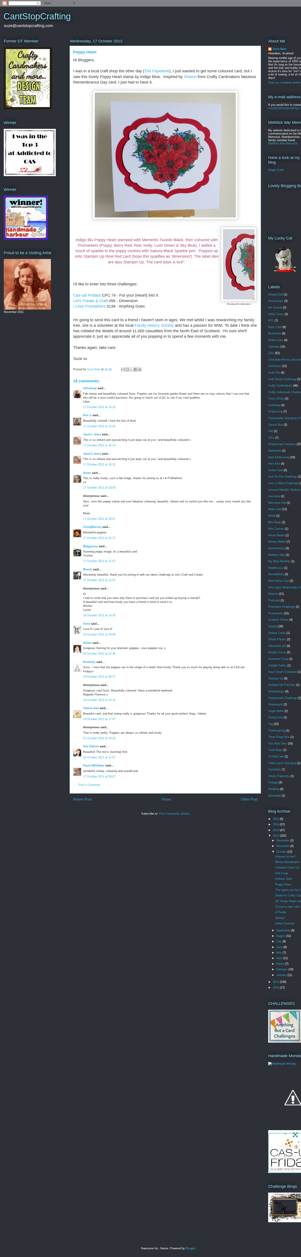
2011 (276, 981)
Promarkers (275, 613)
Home (166, 799)
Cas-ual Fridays (87, 295)
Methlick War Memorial (282, 143)
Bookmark (274, 333)
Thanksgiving (276, 730)
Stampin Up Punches (281, 684)
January (281, 975)
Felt (270, 431)
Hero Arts (274, 463)
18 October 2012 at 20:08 (99, 634)
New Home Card (278, 580)
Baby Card (275, 327)
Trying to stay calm (287, 906)
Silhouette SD (277, 646)
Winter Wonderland (287, 862)
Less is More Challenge (283, 483)
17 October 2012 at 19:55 (99, 487)
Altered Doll (275, 294)
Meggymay (90, 546)
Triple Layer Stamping (282, 763)
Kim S (87, 415)
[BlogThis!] (127, 369)
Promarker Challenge (281, 606)
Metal (271, 515)
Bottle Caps (275, 340)
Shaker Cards (277, 633)
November (283, 846)
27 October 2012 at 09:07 (99, 776)
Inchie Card (275, 470)
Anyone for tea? (285, 856)
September (283, 930)
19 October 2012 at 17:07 (99, 719)
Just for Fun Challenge (282, 476)
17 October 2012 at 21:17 (99, 538)
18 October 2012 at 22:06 (99, 653)
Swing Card (275, 717)
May (279, 952)
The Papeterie (156, 71)
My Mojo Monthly (279, 561)
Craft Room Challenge (282, 379)
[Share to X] (131, 369)
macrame (274, 496)
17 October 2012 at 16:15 (99, 445)
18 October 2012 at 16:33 (99, 615)
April (279, 958)
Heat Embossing (278, 457)
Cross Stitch (276, 398)
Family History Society (154, 325)
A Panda (280, 912)
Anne (87, 623)
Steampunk (275, 704)
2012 (276, 835)
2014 (276, 824)
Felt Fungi (281, 873)
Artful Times (276, 314)
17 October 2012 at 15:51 (99, 426)
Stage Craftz (276, 169)
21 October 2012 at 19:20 (99, 738)
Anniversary (275, 301)
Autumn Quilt (283, 878)
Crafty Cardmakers (280, 385)
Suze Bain (279, 49)
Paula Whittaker (93, 765)
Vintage (273, 782)
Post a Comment (89, 784)
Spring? (280, 917)
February (282, 969)
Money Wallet (277, 541)
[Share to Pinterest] (139, 369)
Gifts (271, 437)
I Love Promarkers (89, 306)
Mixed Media (276, 535)
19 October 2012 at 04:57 (99, 676)
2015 (276, 819)
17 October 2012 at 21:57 (99, 561)
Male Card (274, 509)
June (279, 947)
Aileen (87, 642)
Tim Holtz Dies (277, 743)
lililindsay (90, 388)
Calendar (273, 346)
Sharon (190, 77)
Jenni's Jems (92, 434)
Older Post (249, 799)
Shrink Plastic (277, 639)
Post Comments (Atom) (174, 813)
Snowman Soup (278, 658)
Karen (87, 472)
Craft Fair (274, 372)
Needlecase (275, 567)
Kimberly (89, 662)
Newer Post (82, 799)
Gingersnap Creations (282, 444)
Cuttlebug (274, 405)
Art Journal (275, 307)
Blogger (190, 1248)
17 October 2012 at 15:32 (99, 407)
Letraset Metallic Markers (284, 489)
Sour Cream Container (282, 671)
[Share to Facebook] (135, 369)
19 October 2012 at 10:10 (99, 700)
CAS (271, 353)
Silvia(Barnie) (92, 527)
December (283, 840)
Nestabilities (276, 574)
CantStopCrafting (37, 16)
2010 (276, 987)
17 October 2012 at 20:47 (99, 518)
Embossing (275, 411)
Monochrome (276, 548)
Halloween (274, 450)
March (280, 963)
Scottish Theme (278, 619)
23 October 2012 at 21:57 (99, 757)
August (281, 936)
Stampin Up (275, 678)
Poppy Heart (283, 884)
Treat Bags (275, 750)
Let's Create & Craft (90, 301)
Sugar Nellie (276, 711)
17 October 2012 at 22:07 (99, 580)
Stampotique (276, 691)
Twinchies (274, 769)
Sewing (272, 626)
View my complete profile (284, 82)
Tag (270, 724)
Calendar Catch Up (287, 867)
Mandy (87, 569)
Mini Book (274, 522)
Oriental (273, 593)
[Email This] (123, 369)
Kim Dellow (91, 746)
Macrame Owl (277, 502)
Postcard (274, 600)
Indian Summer (285, 923)
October (281, 851)
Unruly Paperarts (279, 776)
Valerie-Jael (91, 708)
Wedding (273, 789)
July (279, 941)
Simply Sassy (277, 652)
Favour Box (275, 424)
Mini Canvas (276, 528)
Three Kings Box (279, 737)
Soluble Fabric (277, 665)
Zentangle (274, 795)
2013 (276, 830)
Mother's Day (276, 554)
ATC (271, 320)
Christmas (274, 366)
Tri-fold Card (276, 756)
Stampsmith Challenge (282, 698)
